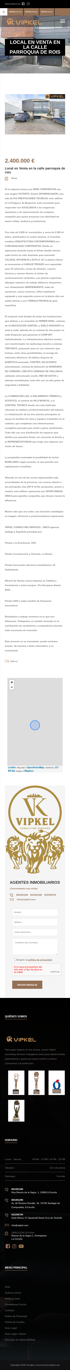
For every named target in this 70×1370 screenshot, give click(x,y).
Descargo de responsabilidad (20, 1339)
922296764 (50, 895)
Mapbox (29, 770)
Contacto (9, 1310)
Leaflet (12, 767)
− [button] (12, 687)
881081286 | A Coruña (15, 12)
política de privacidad (40, 959)
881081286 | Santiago (31, 12)
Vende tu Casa (12, 1298)
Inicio (7, 1287)
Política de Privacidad (16, 1316)
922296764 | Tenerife (47, 12)
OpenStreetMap (35, 767)
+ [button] (12, 682)
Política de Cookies (15, 1322)
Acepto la (34, 959)
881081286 (22, 895)
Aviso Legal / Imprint (15, 1333)
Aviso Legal (11, 1328)
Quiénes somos (13, 1292)
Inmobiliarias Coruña (15, 1304)
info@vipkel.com (12, 4)
